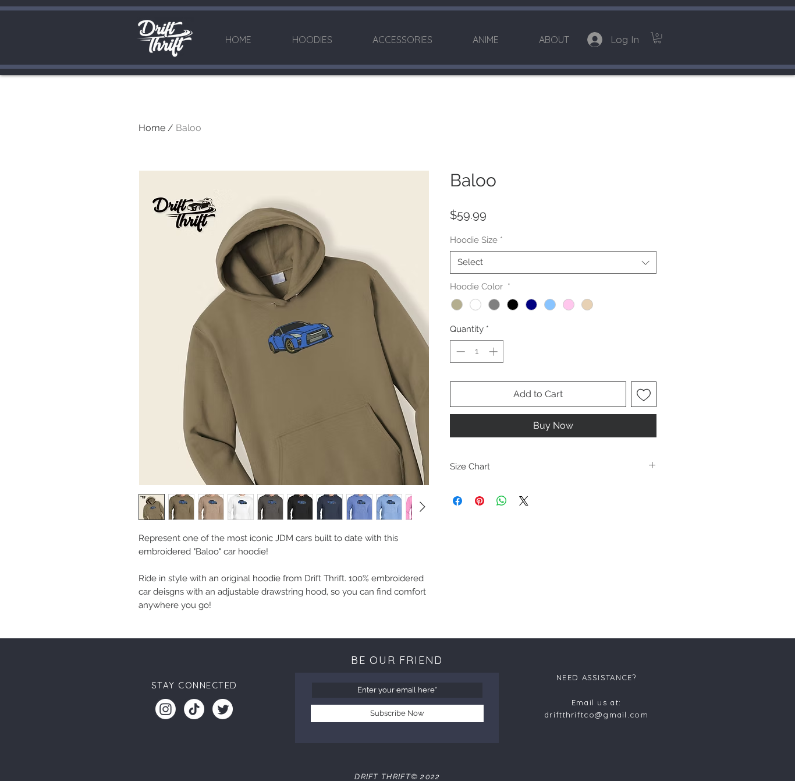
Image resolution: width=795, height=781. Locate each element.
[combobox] (553, 262)
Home (152, 127)
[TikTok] (194, 709)
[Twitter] (222, 709)
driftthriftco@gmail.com (596, 714)
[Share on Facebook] (457, 501)
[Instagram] (165, 709)
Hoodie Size (476, 240)
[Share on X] (524, 501)
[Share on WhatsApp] (502, 501)
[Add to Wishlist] (643, 394)
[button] (657, 37)
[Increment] (494, 351)
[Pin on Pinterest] (480, 501)
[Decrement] (459, 351)
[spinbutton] (477, 351)
